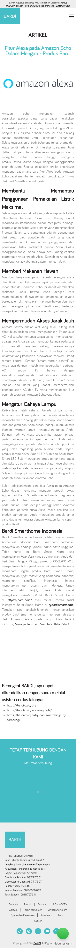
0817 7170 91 (29, 873)
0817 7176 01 (34, 877)
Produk (28, 904)
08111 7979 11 (28, 894)
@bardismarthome (61, 605)
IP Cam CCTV (59, 904)
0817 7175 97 (34, 881)
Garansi (13, 910)
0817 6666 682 (32, 890)
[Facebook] (38, 931)
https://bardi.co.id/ (19, 600)
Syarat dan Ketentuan (22, 915)
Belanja (42, 904)
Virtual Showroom (57, 910)
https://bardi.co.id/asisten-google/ (29, 710)
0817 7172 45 (22, 886)
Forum (61, 915)
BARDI (37, 943)
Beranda (13, 904)
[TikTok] (20, 931)
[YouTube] (47, 931)
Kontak (38, 920)
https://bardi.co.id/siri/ (21, 705)
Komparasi (46, 915)
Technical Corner (32, 910)
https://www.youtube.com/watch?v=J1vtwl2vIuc (37, 624)
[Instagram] (29, 931)
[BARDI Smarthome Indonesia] (10, 16)
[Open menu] (71, 16)
